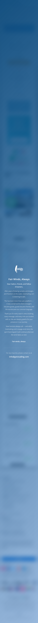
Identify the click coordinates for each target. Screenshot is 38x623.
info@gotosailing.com (19, 356)
